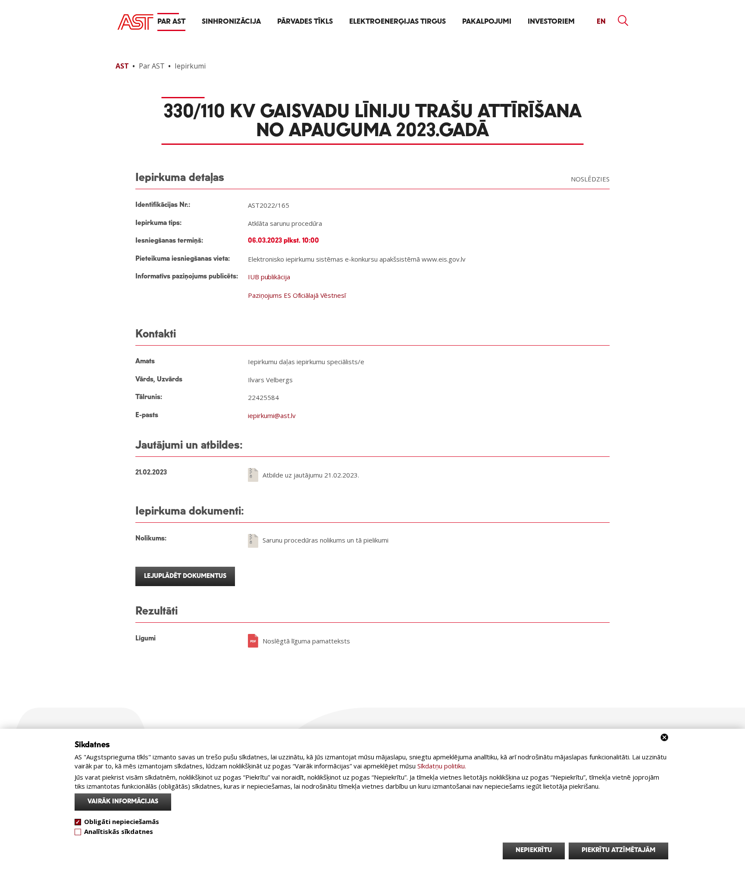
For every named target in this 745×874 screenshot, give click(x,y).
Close (664, 737)
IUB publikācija (269, 276)
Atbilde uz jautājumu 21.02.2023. (311, 475)
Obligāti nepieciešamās (121, 821)
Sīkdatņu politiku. (441, 766)
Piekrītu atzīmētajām (618, 850)
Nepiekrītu (534, 850)
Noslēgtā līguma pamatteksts (306, 641)
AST (122, 66)
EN (601, 22)
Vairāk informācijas (123, 802)
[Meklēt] (623, 20)
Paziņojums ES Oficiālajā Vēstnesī (297, 295)
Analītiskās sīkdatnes (118, 831)
